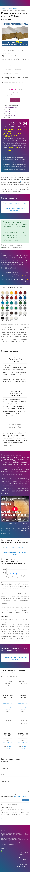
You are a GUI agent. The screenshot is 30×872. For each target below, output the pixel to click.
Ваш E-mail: (5, 768)
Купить (15, 100)
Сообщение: (5, 781)
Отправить (25, 800)
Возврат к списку (6, 819)
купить (10, 150)
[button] (3, 673)
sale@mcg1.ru (13, 147)
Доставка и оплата (11, 844)
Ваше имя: (4, 761)
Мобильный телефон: (8, 775)
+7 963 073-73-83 (24, 864)
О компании (4, 844)
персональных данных (20, 796)
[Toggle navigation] (3, 3)
